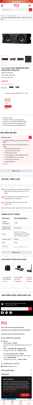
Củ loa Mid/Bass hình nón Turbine (14, 157)
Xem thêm (17, 171)
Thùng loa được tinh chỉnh (12, 150)
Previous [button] (2, 38)
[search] (30, 9)
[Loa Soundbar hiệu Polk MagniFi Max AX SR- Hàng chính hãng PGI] (19, 268)
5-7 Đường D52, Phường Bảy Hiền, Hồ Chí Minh (17, 355)
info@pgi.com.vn (12, 366)
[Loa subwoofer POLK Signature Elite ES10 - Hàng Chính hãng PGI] (7, 268)
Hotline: (14, 348)
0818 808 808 (16, 93)
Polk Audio (12, 75)
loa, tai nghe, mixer (5, 12)
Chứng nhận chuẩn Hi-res (12, 159)
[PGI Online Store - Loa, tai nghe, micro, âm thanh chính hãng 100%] (16, 5)
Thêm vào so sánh (6, 84)
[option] (16, 38)
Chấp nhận (25, 395)
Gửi (30, 308)
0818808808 (15, 363)
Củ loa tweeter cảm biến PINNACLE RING (16, 155)
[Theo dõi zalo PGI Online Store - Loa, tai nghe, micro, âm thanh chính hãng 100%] (6, 312)
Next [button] (31, 38)
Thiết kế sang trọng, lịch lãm (13, 148)
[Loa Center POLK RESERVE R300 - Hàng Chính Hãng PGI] (16, 38)
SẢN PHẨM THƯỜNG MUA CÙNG (13, 259)
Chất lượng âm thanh (11, 153)
